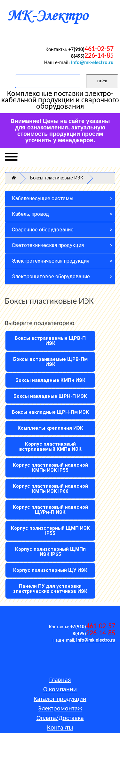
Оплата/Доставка (60, 718)
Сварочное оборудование (43, 230)
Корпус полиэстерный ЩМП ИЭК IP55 (50, 530)
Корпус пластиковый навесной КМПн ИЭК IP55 (50, 467)
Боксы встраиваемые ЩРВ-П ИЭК (50, 340)
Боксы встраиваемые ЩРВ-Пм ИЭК (50, 361)
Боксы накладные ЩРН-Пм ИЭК (50, 412)
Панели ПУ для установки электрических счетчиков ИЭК (50, 588)
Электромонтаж (60, 709)
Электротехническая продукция (50, 261)
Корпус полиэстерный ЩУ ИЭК (50, 570)
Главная (60, 680)
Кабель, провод (30, 214)
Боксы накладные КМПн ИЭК (50, 380)
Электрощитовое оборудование (51, 276)
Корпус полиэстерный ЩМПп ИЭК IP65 (50, 551)
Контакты (60, 728)
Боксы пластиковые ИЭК (56, 178)
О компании (60, 690)
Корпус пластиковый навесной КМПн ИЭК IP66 (50, 488)
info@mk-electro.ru (92, 62)
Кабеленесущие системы (43, 198)
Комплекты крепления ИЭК (50, 428)
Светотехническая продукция (48, 245)
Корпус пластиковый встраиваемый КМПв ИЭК (50, 446)
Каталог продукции (60, 699)
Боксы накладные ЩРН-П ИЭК (50, 396)
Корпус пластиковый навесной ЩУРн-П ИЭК (50, 509)
